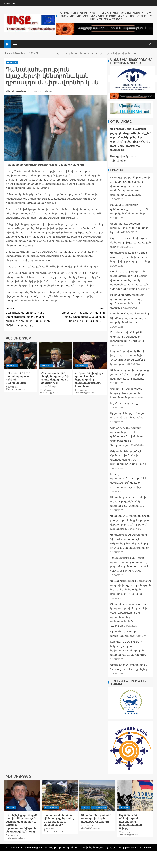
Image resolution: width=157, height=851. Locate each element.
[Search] (150, 44)
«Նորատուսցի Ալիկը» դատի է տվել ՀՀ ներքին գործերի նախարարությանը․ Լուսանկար (89, 380)
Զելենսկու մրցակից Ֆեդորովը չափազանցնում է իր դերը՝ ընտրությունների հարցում (129, 374)
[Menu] (14, 44)
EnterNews (132, 847)
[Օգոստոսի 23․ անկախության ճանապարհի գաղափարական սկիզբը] (135, 795)
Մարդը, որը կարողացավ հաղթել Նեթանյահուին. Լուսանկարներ (126, 393)
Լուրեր (86, 807)
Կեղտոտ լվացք (99, 807)
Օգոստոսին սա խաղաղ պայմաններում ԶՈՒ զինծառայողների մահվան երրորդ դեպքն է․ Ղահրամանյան (127, 436)
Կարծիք (11, 807)
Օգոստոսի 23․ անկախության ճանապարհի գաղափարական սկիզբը (130, 242)
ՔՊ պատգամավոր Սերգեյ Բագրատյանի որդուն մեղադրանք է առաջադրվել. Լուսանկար (54, 380)
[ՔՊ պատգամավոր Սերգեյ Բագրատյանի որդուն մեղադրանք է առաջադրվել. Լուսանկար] (55, 355)
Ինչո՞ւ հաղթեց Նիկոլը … (125, 403)
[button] (14, 44)
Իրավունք (11, 62)
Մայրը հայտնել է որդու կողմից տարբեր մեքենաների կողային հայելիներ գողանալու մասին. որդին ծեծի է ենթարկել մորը (28, 317)
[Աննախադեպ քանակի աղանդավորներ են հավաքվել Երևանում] (97, 795)
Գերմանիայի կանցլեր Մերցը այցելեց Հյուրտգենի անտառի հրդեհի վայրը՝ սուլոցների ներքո (130, 257)
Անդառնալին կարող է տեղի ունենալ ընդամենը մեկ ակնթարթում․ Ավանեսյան (128, 501)
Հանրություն (51, 807)
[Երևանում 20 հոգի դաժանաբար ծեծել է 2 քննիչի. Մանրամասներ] (20, 355)
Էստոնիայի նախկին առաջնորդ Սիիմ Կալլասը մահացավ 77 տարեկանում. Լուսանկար (130, 318)
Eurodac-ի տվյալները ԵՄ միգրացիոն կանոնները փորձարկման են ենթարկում (128, 336)
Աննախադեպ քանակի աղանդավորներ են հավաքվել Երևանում (129, 228)
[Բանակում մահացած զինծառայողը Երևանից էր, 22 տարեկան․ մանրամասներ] (60, 795)
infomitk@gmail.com (17, 91)
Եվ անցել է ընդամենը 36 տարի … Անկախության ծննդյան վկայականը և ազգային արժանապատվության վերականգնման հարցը (130, 186)
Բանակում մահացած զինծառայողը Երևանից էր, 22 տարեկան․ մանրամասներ (129, 209)
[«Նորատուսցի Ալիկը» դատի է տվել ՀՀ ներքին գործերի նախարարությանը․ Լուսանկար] (89, 355)
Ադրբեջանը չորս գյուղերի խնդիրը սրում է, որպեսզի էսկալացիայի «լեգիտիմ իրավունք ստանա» (83, 314)
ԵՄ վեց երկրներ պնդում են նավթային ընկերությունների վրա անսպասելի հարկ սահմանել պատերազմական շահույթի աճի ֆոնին (129, 280)
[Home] (7, 44)
